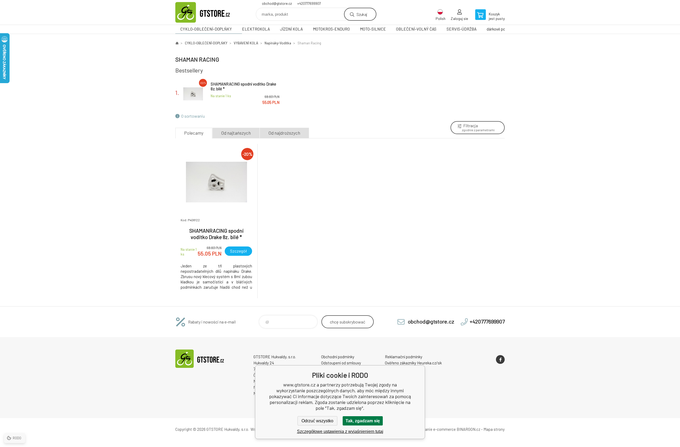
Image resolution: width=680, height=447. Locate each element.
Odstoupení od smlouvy (341, 362)
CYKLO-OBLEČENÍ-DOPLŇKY (206, 29)
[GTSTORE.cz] (176, 43)
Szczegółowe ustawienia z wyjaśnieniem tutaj (340, 431)
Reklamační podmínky (403, 356)
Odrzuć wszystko (317, 421)
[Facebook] (500, 359)
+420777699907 (309, 3)
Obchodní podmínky (337, 356)
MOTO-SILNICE (373, 29)
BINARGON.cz (468, 429)
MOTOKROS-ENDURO (331, 29)
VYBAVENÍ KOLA (246, 43)
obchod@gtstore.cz (277, 3)
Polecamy (193, 132)
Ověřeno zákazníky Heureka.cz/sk (413, 362)
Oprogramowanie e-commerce (429, 429)
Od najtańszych (236, 132)
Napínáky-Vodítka (278, 43)
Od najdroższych (284, 132)
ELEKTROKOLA (256, 29)
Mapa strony (494, 429)
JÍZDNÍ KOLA (291, 29)
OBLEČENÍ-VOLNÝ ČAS (416, 29)
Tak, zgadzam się (363, 421)
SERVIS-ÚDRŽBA (462, 29)
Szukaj (361, 14)
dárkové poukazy (501, 29)
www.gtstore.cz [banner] (207, 12)
